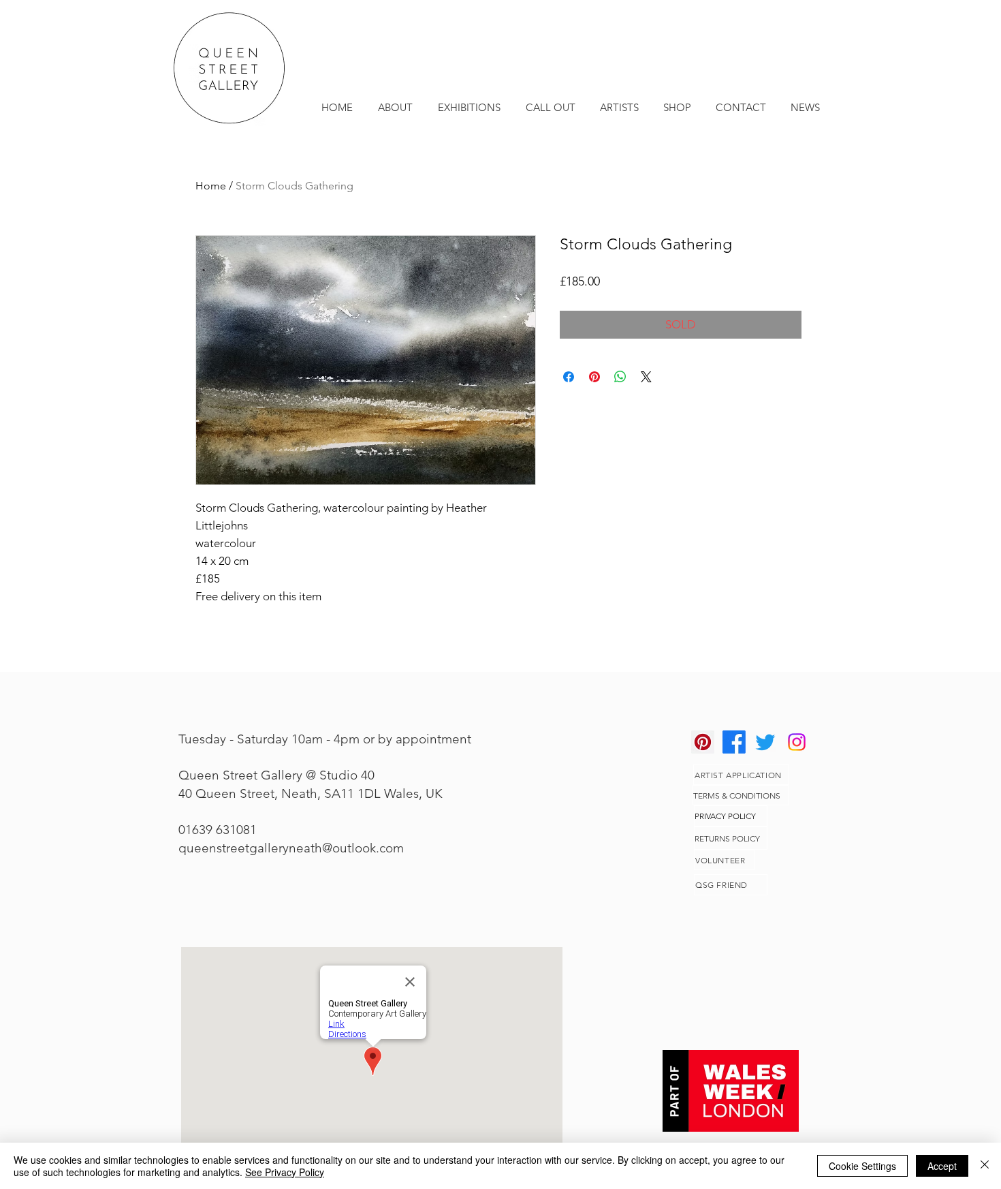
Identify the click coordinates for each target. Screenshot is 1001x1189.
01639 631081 (217, 829)
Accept (942, 1166)
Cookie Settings (862, 1166)
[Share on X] (646, 377)
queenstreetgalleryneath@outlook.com (291, 848)
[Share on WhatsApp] (620, 377)
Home (210, 185)
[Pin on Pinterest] (594, 377)
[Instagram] (796, 742)
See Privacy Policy (284, 1172)
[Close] (984, 1166)
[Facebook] (734, 742)
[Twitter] (765, 742)
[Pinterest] (702, 742)
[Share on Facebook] (568, 377)
